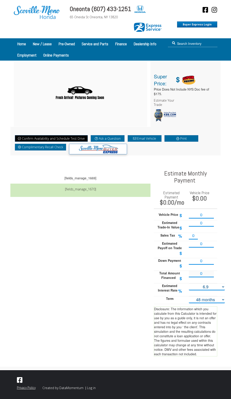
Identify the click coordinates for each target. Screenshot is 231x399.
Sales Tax (171, 236)
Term (169, 298)
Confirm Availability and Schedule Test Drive (53, 138)
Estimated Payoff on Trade (170, 248)
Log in (91, 388)
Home (21, 43)
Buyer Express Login (197, 24)
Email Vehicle (146, 138)
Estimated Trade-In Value (169, 225)
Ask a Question (109, 138)
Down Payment (170, 263)
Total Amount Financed (170, 276)
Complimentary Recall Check (42, 147)
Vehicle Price (170, 215)
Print (183, 138)
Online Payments (56, 55)
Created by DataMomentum (63, 388)
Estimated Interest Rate (170, 288)
